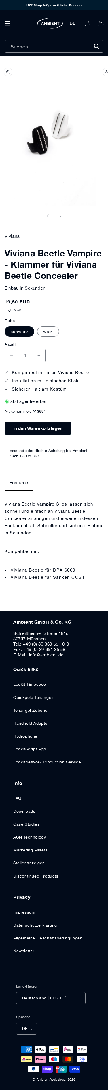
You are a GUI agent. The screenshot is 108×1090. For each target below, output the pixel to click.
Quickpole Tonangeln (34, 697)
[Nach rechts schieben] (60, 215)
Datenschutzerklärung (35, 925)
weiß (48, 331)
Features (18, 482)
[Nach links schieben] (47, 215)
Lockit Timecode (29, 684)
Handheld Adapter (31, 723)
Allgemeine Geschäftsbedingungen (48, 938)
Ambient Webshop (51, 1079)
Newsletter (24, 951)
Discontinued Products (35, 876)
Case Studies (26, 824)
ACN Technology (29, 837)
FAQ (17, 798)
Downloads (24, 811)
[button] (7, 23)
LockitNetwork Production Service (47, 762)
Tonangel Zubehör (31, 710)
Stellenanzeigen (29, 863)
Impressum (24, 912)
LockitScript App (29, 749)
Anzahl (10, 344)
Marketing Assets (30, 850)
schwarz (19, 331)
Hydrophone (25, 736)
